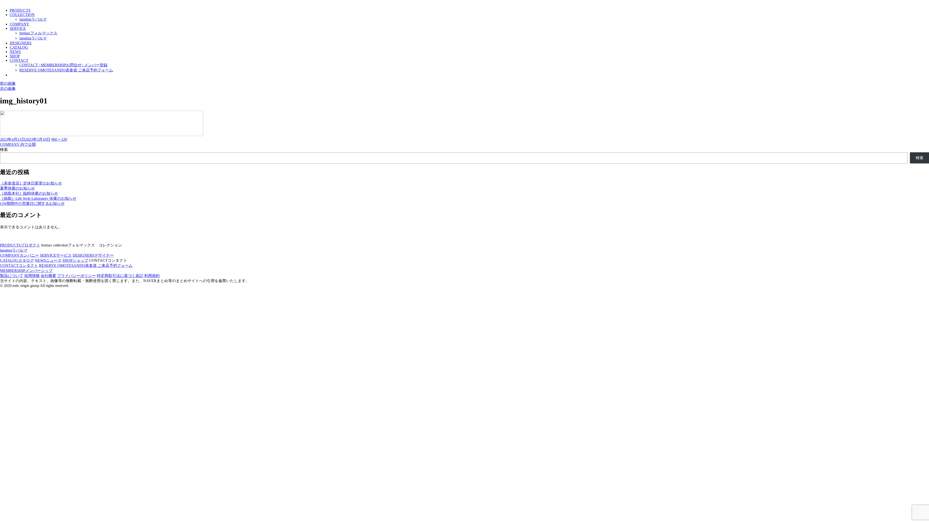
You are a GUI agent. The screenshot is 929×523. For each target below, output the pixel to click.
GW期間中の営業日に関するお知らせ (32, 203)
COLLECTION (22, 15)
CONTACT (19, 60)
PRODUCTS (20, 10)
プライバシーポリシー (76, 276)
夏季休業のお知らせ (17, 188)
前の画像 (7, 83)
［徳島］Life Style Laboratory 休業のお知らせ (38, 198)
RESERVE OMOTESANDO (66, 70)
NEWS (15, 52)
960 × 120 (59, 139)
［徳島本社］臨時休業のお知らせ (29, 193)
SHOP (15, 56)
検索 (4, 149)
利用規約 (152, 276)
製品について (11, 276)
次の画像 (7, 88)
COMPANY (19, 24)
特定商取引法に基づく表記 (120, 276)
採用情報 (32, 276)
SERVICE (18, 28)
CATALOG (19, 47)
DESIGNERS (20, 43)
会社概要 (48, 276)
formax (38, 33)
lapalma (33, 19)
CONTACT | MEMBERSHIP (63, 65)
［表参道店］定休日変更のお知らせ (31, 183)
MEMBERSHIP (26, 271)
